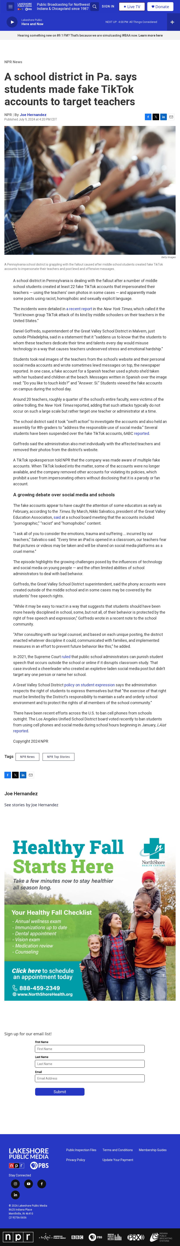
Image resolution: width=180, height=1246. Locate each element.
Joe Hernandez (33, 115)
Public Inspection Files (81, 1150)
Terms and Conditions (118, 1150)
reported (141, 433)
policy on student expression (89, 685)
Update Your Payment (118, 1160)
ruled (66, 656)
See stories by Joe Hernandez (31, 804)
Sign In (108, 6)
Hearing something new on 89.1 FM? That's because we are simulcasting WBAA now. (78, 35)
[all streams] (173, 22)
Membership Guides (153, 1150)
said (57, 517)
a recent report (79, 308)
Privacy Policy (75, 1160)
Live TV (133, 6)
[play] (12, 22)
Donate (162, 6)
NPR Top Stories (58, 757)
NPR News (13, 62)
